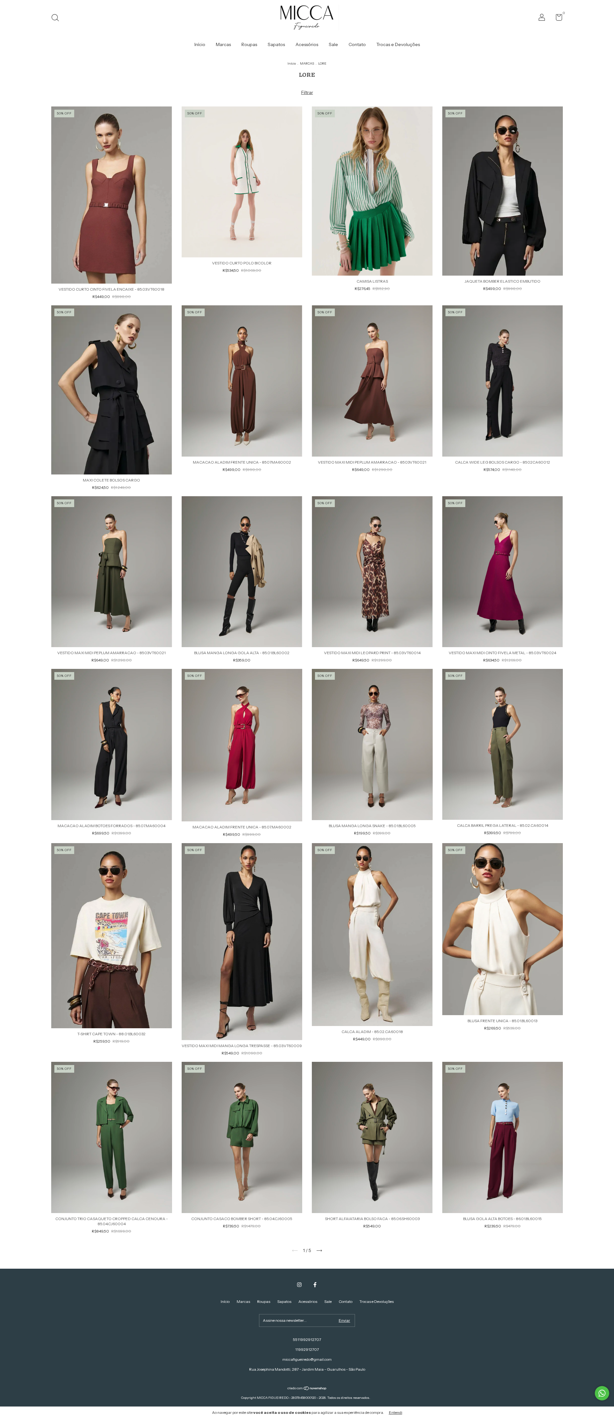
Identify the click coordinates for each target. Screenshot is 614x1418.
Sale (333, 44)
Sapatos (276, 44)
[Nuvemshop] (307, 1389)
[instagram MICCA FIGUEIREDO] (299, 1284)
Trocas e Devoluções (398, 44)
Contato (357, 44)
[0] (556, 18)
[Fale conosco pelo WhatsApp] (602, 1393)
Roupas (249, 44)
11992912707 (307, 1349)
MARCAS (307, 63)
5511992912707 (307, 1339)
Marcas (223, 44)
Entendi (395, 1412)
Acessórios (306, 44)
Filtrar (307, 92)
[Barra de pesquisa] (57, 18)
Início (199, 44)
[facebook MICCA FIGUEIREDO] (315, 1284)
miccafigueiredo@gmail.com (307, 1359)
